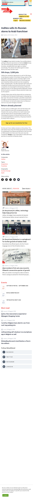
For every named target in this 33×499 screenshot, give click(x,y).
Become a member (25, 20)
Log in (15, 20)
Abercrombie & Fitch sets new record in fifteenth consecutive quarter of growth (16, 269)
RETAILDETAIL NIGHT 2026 (14, 300)
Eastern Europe (5, 171)
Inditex (3, 159)
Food (4, 320)
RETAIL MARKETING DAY (12, 293)
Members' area (17, 18)
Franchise (4, 166)
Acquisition (4, 164)
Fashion (5, 35)
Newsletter (23, 14)
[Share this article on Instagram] (6, 179)
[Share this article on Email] (18, 179)
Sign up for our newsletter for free (16, 123)
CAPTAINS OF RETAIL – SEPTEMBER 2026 (17, 285)
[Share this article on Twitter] (10, 179)
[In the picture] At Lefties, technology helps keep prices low (15, 211)
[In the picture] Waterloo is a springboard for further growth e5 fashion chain (16, 240)
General (5, 311)
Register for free (24, 16)
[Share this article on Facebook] (2, 179)
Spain (2, 173)
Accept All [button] (5, 495)
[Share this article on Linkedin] (14, 179)
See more (26, 188)
